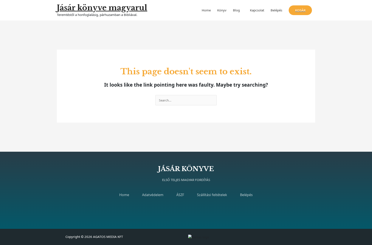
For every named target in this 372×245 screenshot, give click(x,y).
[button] (300, 10)
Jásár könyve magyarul (102, 7)
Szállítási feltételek (212, 194)
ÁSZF (180, 194)
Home (206, 10)
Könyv (221, 10)
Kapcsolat (257, 10)
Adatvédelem (152, 194)
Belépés (276, 10)
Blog (236, 10)
